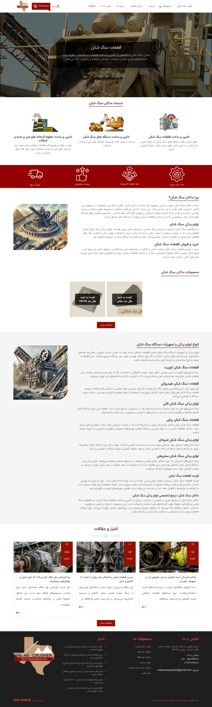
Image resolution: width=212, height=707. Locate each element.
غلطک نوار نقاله (144, 652)
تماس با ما (106, 6)
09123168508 (43, 6)
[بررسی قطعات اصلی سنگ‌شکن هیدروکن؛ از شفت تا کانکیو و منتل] (106, 557)
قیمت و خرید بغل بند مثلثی (124, 299)
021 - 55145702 (190, 659)
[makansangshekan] (22, 6)
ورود (54, 6)
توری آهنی (146, 673)
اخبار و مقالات (136, 6)
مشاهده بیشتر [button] (106, 325)
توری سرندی (145, 662)
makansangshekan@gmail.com (175, 670)
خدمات (151, 6)
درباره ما (120, 6)
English (91, 6)
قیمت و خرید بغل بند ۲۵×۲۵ (87, 299)
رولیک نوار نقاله (144, 657)
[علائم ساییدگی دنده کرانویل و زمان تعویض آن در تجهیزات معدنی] (169, 557)
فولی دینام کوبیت (143, 646)
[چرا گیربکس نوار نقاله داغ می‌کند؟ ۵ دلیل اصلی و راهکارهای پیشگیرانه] (43, 557)
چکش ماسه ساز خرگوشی (139, 667)
